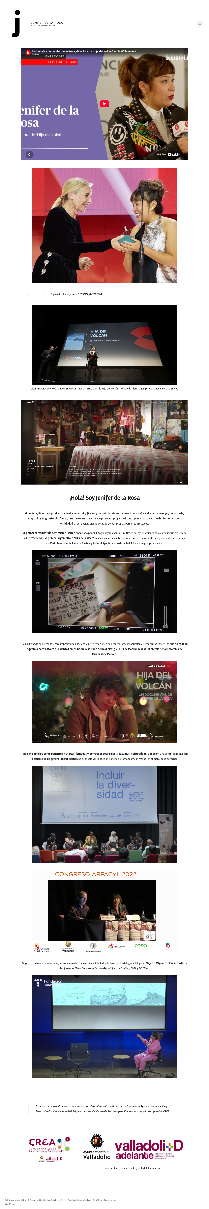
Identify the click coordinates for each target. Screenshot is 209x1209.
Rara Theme (98, 1200)
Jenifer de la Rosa (47, 23)
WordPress (10, 1204)
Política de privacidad (14, 1200)
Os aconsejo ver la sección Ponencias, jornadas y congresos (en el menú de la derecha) (127, 759)
